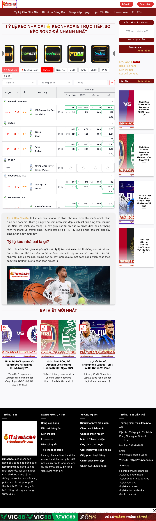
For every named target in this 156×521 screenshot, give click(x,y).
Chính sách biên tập (92, 460)
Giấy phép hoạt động (92, 455)
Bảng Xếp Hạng (79, 12)
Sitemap (124, 465)
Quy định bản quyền (92, 444)
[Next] (115, 356)
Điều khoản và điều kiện (94, 422)
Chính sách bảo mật (92, 428)
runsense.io (9, 458)
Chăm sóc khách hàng (93, 465)
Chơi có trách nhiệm (92, 433)
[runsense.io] (17, 4)
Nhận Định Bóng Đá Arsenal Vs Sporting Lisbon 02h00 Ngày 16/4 (58, 365)
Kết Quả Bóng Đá (53, 12)
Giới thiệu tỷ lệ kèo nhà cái (95, 449)
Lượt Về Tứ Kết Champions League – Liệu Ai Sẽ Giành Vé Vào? (97, 365)
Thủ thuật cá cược (52, 449)
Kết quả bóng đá (50, 428)
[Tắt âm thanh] (112, 82)
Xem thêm (143, 50)
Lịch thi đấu (48, 433)
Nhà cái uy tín (49, 444)
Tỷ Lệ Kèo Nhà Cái (26, 12)
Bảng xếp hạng (50, 422)
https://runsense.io (141, 459)
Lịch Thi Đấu (102, 12)
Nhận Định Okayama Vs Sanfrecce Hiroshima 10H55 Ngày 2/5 (19, 365)
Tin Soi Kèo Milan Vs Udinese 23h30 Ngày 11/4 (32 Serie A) (144, 246)
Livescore (121, 12)
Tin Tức (137, 12)
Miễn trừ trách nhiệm (92, 439)
